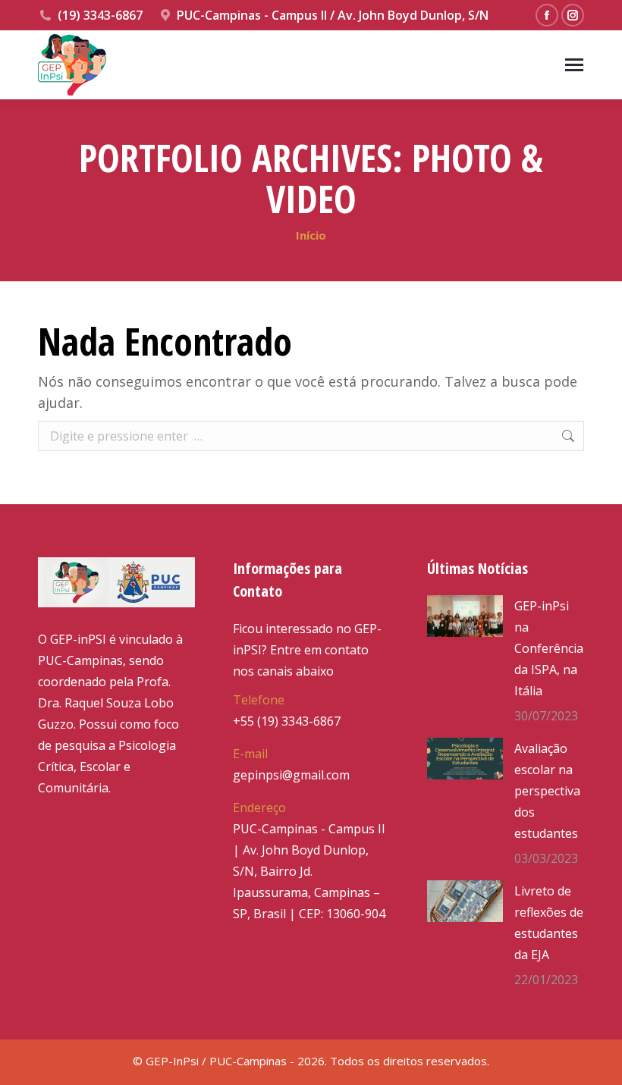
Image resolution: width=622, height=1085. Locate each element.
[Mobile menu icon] (574, 64)
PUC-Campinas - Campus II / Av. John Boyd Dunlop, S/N (332, 15)
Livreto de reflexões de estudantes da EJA (548, 923)
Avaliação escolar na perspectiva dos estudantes (547, 791)
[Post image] (465, 616)
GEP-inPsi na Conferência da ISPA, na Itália (548, 648)
